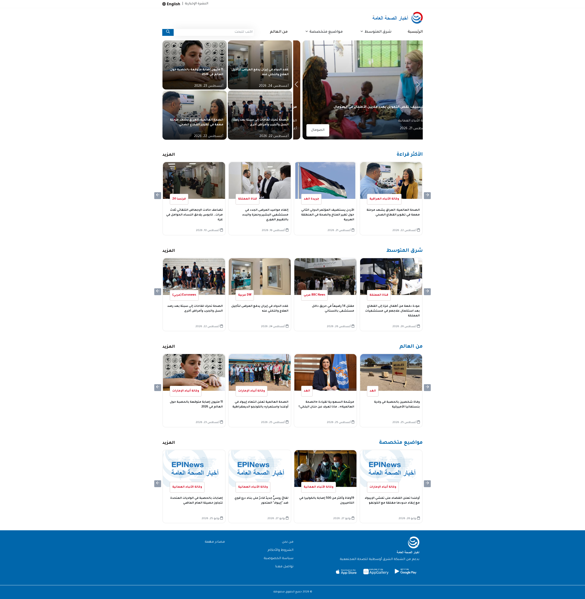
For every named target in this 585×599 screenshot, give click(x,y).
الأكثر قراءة (409, 155)
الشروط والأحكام (280, 550)
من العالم (279, 32)
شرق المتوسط (404, 251)
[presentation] (297, 85)
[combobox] (214, 32)
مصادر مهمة (215, 542)
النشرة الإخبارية (195, 4)
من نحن (287, 542)
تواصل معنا (284, 567)
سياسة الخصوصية (278, 558)
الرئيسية (415, 32)
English (173, 3)
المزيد (168, 155)
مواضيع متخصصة (401, 443)
